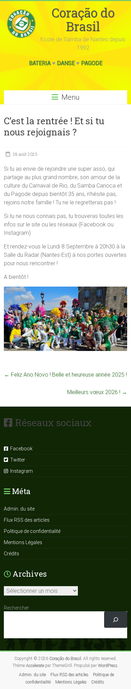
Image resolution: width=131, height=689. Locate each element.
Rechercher (16, 608)
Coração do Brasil (83, 19)
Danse (66, 63)
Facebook (20, 448)
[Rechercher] (115, 619)
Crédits (11, 553)
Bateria (40, 63)
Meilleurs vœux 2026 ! (97, 392)
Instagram (20, 471)
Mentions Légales (23, 542)
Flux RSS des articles (27, 520)
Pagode (91, 63)
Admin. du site (19, 509)
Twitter (16, 460)
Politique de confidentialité (32, 531)
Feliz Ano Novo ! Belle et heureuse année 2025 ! (65, 374)
